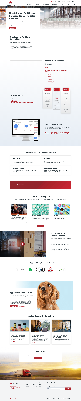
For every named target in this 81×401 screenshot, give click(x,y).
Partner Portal (54, 1)
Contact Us (68, 1)
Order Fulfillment (16, 333)
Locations (27, 386)
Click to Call (73, 1)
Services (27, 384)
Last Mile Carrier (28, 393)
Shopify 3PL (34, 384)
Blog (12, 333)
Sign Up (68, 388)
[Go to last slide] (16, 270)
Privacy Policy (48, 398)
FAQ (40, 386)
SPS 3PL (33, 388)
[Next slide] (64, 270)
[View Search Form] (74, 4)
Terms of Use (54, 398)
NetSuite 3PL (34, 386)
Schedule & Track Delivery (61, 1)
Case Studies (41, 388)
